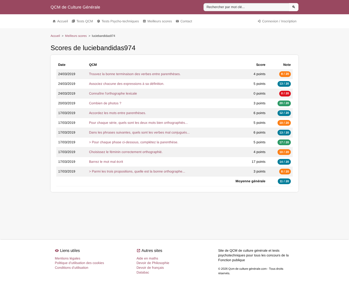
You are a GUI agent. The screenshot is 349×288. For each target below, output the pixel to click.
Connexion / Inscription (277, 21)
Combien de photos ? (105, 103)
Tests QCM (82, 21)
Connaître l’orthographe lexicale (113, 93)
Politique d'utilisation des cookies (79, 263)
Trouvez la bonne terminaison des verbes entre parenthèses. (135, 74)
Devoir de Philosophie (153, 263)
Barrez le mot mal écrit (106, 161)
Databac (143, 272)
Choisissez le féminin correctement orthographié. (126, 152)
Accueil (60, 21)
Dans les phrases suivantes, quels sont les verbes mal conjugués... (139, 132)
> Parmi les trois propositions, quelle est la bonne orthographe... (137, 171)
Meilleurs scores (157, 21)
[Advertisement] (174, 209)
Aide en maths (147, 258)
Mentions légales (67, 258)
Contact (184, 21)
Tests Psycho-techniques (118, 21)
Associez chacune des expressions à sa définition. (126, 84)
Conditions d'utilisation (71, 267)
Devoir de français (150, 267)
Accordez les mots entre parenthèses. (117, 113)
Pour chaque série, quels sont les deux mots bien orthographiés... (138, 123)
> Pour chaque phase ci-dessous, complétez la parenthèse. (133, 142)
